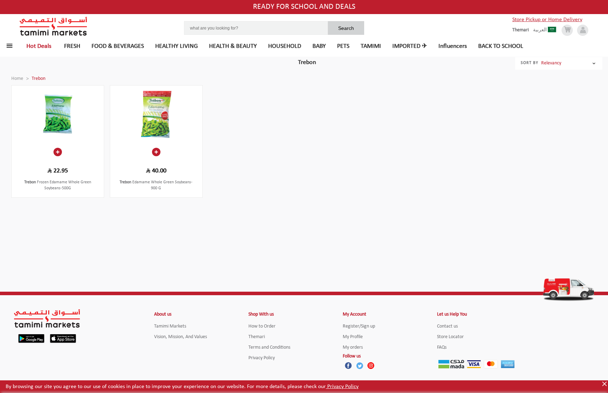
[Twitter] (359, 365)
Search (346, 28)
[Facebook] (348, 365)
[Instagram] (370, 365)
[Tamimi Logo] (53, 26)
